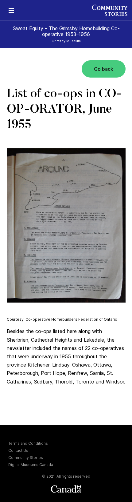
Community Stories (25, 457)
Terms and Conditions (28, 443)
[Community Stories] (112, 10)
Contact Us (18, 450)
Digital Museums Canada (30, 464)
